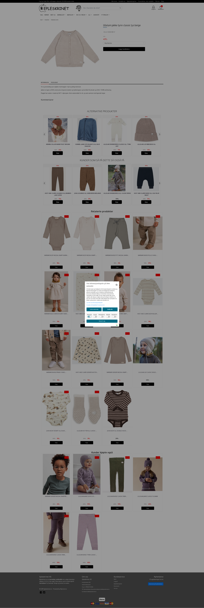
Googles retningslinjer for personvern (95, 305)
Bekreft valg (102, 321)
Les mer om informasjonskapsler (94, 302)
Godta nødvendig (94, 309)
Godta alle (110, 309)
